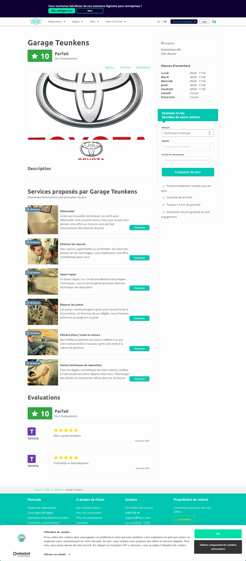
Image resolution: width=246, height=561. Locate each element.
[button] (213, 21)
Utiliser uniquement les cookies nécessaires (218, 546)
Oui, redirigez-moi (61, 10)
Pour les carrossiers (89, 513)
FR (165, 21)
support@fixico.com (137, 518)
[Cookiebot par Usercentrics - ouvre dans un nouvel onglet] (21, 554)
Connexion (184, 519)
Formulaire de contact (139, 508)
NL (158, 21)
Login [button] (204, 21)
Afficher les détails (55, 554)
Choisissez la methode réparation (139, 228)
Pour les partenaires (89, 518)
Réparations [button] (55, 21)
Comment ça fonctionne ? (44, 523)
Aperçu (109, 67)
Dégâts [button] (76, 21)
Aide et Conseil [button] (114, 21)
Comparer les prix (188, 172)
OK (218, 533)
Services (125, 67)
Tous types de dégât (40, 513)
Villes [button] (93, 21)
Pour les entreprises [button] (183, 21)
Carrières (82, 523)
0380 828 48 (132, 513)
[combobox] (164, 133)
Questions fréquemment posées (48, 518)
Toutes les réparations (42, 508)
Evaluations (143, 67)
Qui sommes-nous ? (88, 508)
